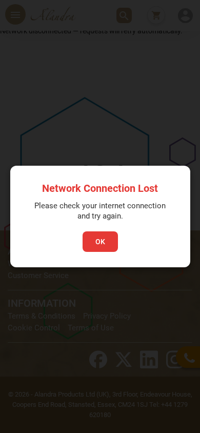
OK (100, 242)
